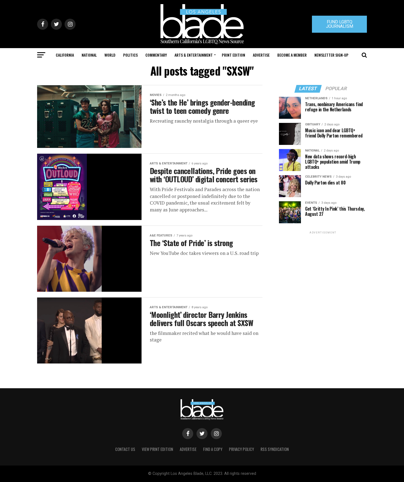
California (65, 55)
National (89, 55)
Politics (130, 55)
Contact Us (125, 449)
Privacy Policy (241, 449)
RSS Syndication (275, 449)
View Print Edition (157, 449)
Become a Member (292, 55)
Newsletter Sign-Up (331, 55)
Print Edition (233, 55)
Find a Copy (212, 449)
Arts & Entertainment (194, 55)
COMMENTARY (156, 55)
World (109, 55)
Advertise (261, 55)
